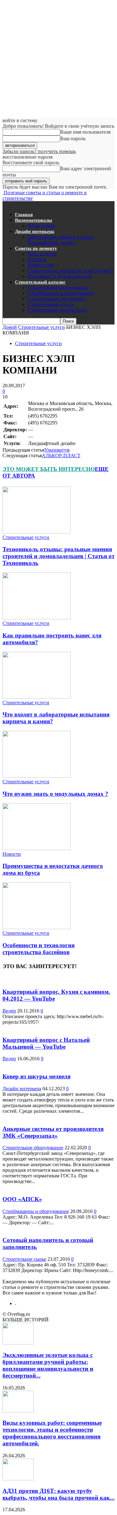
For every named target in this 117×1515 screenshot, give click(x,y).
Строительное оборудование (57, 287)
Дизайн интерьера (34, 231)
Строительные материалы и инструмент (70, 270)
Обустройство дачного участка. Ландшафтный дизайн (60, 239)
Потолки (36, 259)
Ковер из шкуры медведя (36, 1076)
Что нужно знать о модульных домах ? (55, 793)
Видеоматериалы (33, 220)
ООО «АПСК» (22, 1199)
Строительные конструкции (57, 310)
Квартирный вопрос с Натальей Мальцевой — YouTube (46, 1043)
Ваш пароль (72, 138)
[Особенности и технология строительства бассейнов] (36, 927)
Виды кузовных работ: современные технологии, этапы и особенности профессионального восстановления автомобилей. (52, 1433)
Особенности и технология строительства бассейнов (38, 948)
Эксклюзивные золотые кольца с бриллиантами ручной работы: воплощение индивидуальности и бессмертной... (47, 1365)
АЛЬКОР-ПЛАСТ (61, 455)
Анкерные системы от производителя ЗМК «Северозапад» (53, 1132)
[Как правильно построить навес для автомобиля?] (36, 617)
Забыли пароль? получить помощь (39, 151)
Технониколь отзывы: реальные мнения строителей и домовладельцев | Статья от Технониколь (58, 556)
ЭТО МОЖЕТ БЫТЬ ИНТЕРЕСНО (48, 469)
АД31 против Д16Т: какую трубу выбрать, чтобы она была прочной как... (58, 1494)
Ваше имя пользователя (85, 132)
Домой (9, 327)
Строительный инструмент (56, 298)
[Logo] (3, 203)
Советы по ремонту (36, 248)
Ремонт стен (40, 265)
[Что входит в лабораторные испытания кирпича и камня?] (36, 697)
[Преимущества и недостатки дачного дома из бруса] (36, 848)
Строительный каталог (40, 282)
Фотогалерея (41, 225)
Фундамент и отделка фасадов (59, 276)
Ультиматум (57, 450)
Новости (11, 854)
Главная (24, 214)
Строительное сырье (24, 1259)
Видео (9, 1010)
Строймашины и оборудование (60, 293)
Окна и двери (41, 253)
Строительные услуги (50, 304)
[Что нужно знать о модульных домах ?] (36, 776)
